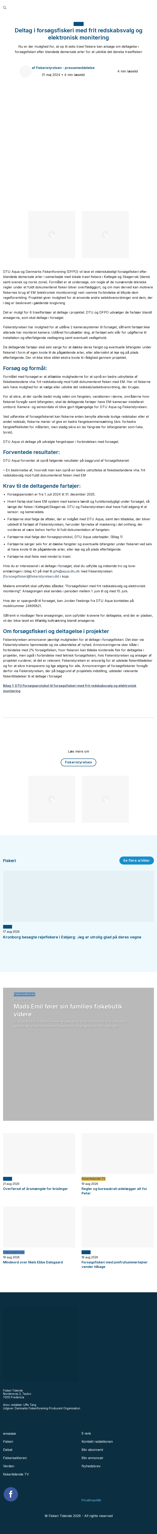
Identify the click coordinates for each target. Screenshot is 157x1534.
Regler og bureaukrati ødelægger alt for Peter (114, 1191)
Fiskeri (79, 24)
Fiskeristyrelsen (78, 762)
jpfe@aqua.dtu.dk (66, 571)
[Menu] (152, 8)
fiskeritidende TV (93, 1178)
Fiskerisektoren (24, 994)
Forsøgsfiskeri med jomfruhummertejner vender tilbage (115, 1264)
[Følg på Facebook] (11, 1494)
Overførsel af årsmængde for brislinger (35, 1189)
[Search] (4, 8)
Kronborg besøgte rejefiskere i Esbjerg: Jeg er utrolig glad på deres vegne (72, 937)
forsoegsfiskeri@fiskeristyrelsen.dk (31, 576)
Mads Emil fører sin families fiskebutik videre (68, 1010)
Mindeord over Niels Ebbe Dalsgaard (33, 1262)
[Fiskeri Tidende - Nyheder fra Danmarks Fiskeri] (78, 7)
